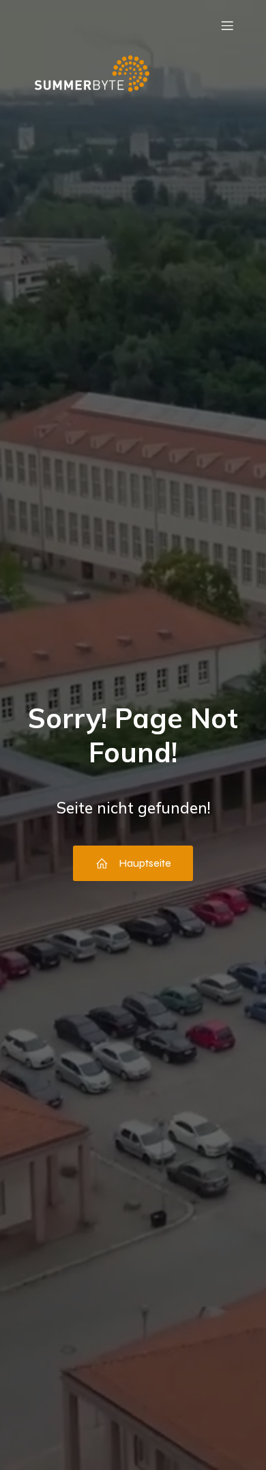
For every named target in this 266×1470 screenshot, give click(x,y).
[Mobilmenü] (227, 25)
